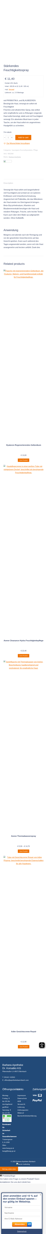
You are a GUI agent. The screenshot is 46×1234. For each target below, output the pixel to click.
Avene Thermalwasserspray (23, 836)
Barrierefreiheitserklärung (26, 1116)
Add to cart (23, 137)
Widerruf (20, 1113)
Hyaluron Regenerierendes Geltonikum (23, 445)
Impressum (21, 1095)
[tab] (24, 182)
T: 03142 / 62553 (8, 1077)
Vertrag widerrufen (9, 1169)
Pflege (35, 150)
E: (15, 1080)
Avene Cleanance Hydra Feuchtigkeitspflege (23, 641)
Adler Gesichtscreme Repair (23, 1032)
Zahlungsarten (22, 1110)
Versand (11, 89)
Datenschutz (22, 1231)
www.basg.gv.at (8, 1148)
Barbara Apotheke (15, 157)
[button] (17, 143)
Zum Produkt (23, 460)
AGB (19, 1101)
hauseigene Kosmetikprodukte (22, 150)
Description (8, 183)
